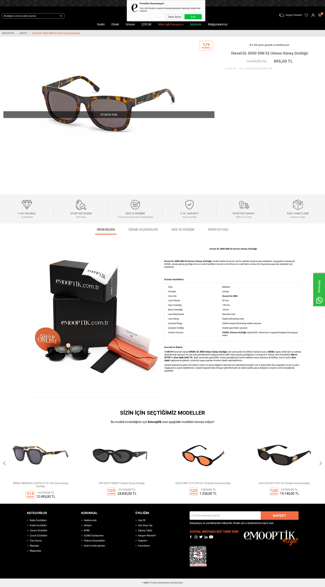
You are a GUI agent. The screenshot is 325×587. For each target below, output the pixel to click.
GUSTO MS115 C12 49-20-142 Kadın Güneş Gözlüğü (121, 483)
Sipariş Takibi (145, 530)
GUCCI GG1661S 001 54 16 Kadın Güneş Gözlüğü (203, 483)
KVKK (87, 530)
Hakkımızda (90, 520)
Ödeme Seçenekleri (94, 540)
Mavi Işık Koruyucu (170, 24)
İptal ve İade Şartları (94, 545)
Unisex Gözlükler (38, 530)
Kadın (101, 24)
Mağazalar (35, 550)
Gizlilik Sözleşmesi (94, 535)
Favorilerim (144, 545)
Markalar (195, 24)
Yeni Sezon (36, 540)
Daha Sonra (174, 16)
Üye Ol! (141, 520)
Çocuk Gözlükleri (38, 535)
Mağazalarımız (218, 24)
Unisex (130, 24)
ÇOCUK (146, 24)
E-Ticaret (152, 583)
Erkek (115, 24)
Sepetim (142, 540)
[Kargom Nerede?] (248, 13)
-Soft (145, 583)
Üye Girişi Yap (145, 525)
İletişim (88, 525)
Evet (193, 16)
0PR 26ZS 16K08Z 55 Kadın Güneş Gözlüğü (40, 483)
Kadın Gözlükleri (38, 520)
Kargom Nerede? (147, 535)
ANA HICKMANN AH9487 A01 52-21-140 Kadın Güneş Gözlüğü (284, 485)
